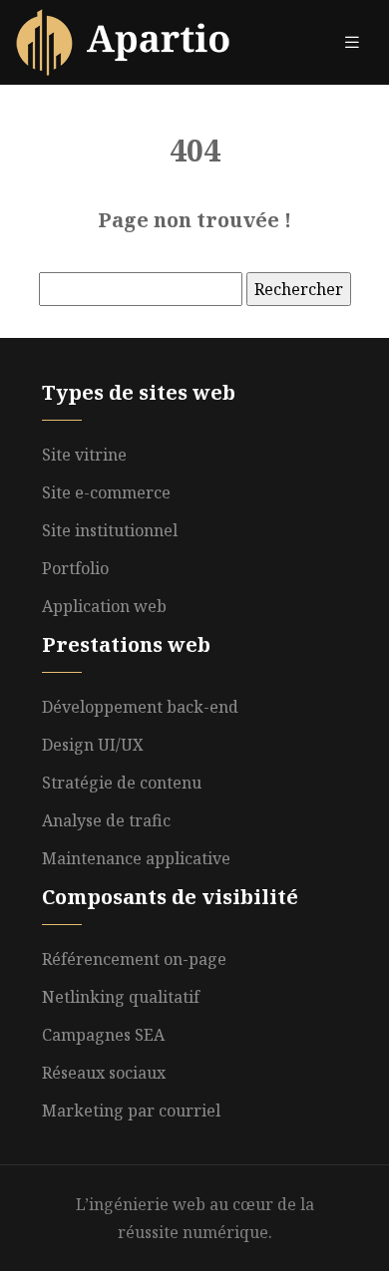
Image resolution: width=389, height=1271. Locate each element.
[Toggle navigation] (352, 42)
